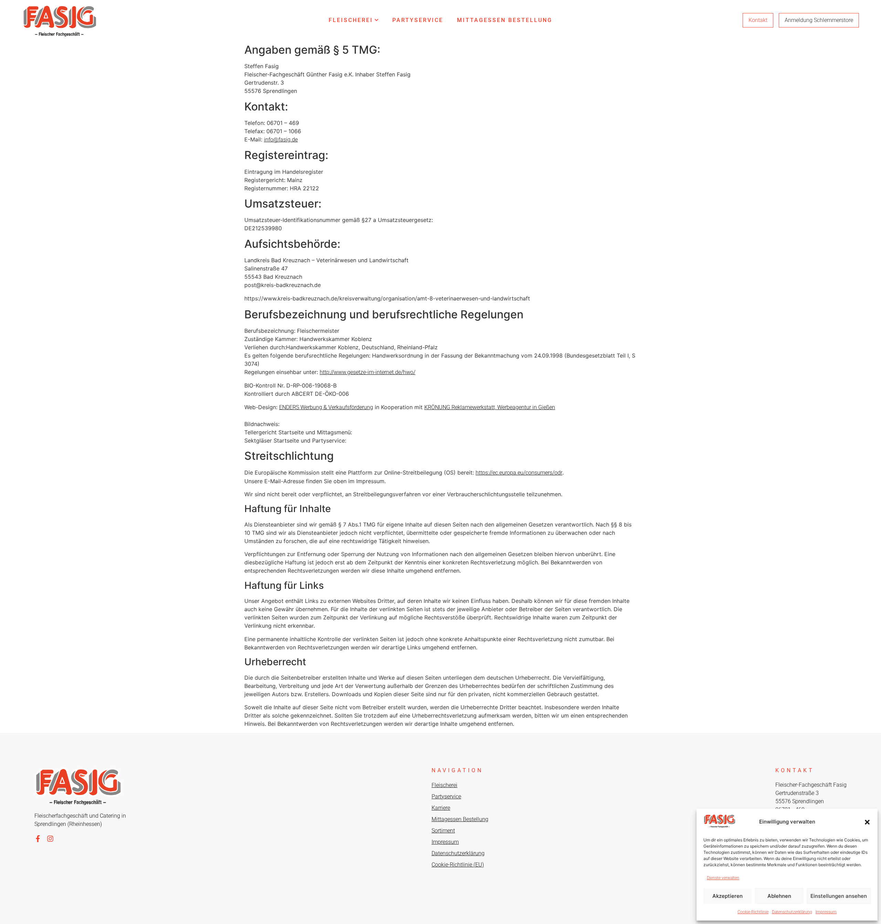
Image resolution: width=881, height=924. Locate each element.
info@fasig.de (281, 139)
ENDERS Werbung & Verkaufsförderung (326, 407)
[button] (867, 822)
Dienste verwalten (723, 877)
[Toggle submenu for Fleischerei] (376, 20)
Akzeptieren (727, 896)
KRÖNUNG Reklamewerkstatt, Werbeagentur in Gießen (489, 407)
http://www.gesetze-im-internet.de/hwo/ (367, 372)
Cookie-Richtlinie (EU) (458, 864)
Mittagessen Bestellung (504, 20)
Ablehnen (779, 896)
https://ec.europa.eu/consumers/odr (519, 472)
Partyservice (417, 20)
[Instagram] (50, 838)
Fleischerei (351, 20)
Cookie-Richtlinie (752, 912)
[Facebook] (37, 838)
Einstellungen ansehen (838, 896)
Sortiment (443, 830)
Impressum (826, 912)
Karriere (441, 808)
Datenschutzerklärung (792, 912)
